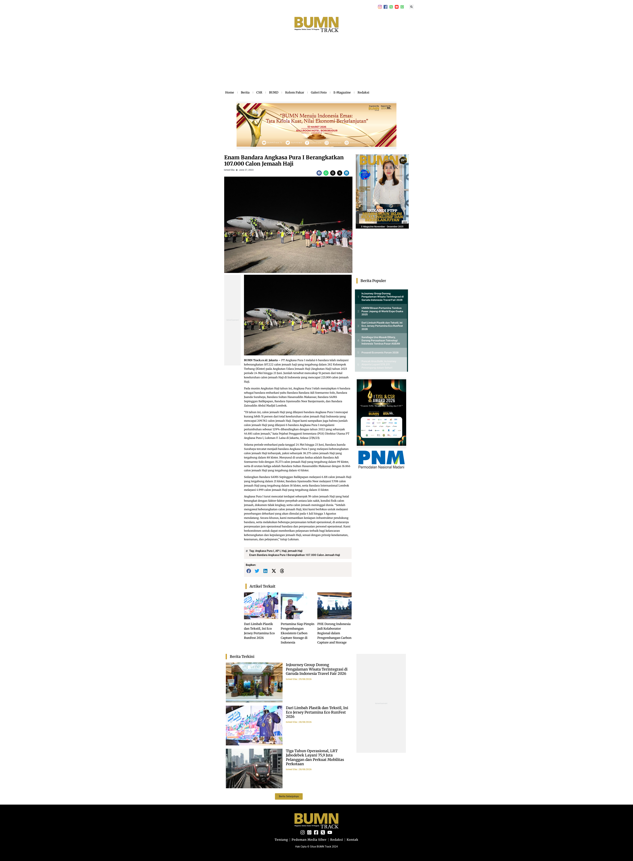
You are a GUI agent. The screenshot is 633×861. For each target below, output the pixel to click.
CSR (259, 92)
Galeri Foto (319, 92)
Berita (245, 92)
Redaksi (363, 92)
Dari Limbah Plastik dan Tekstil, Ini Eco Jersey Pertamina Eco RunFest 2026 (317, 712)
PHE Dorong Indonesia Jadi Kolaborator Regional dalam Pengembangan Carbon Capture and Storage (334, 633)
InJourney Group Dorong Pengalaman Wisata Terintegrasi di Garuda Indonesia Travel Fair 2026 (316, 669)
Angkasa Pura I (264, 550)
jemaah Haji (295, 550)
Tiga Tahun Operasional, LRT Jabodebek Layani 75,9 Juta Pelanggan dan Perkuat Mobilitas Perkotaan (315, 757)
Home (229, 92)
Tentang (281, 839)
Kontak (352, 839)
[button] (411, 6)
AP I (277, 550)
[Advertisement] (297, 65)
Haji (284, 550)
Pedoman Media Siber (309, 839)
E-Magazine (342, 92)
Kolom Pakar (294, 92)
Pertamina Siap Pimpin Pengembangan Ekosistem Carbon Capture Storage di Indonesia (297, 633)
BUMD (273, 92)
